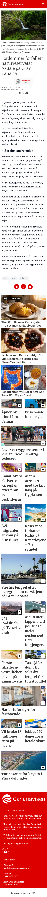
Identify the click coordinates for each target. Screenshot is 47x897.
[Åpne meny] (43, 4)
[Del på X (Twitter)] (23, 93)
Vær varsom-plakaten (23, 835)
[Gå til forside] (12, 4)
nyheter (23, 278)
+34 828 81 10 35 (10, 876)
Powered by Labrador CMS (23, 893)
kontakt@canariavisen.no (16, 868)
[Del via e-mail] (27, 93)
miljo (6, 278)
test (14, 278)
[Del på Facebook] (19, 93)
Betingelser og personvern (16, 843)
